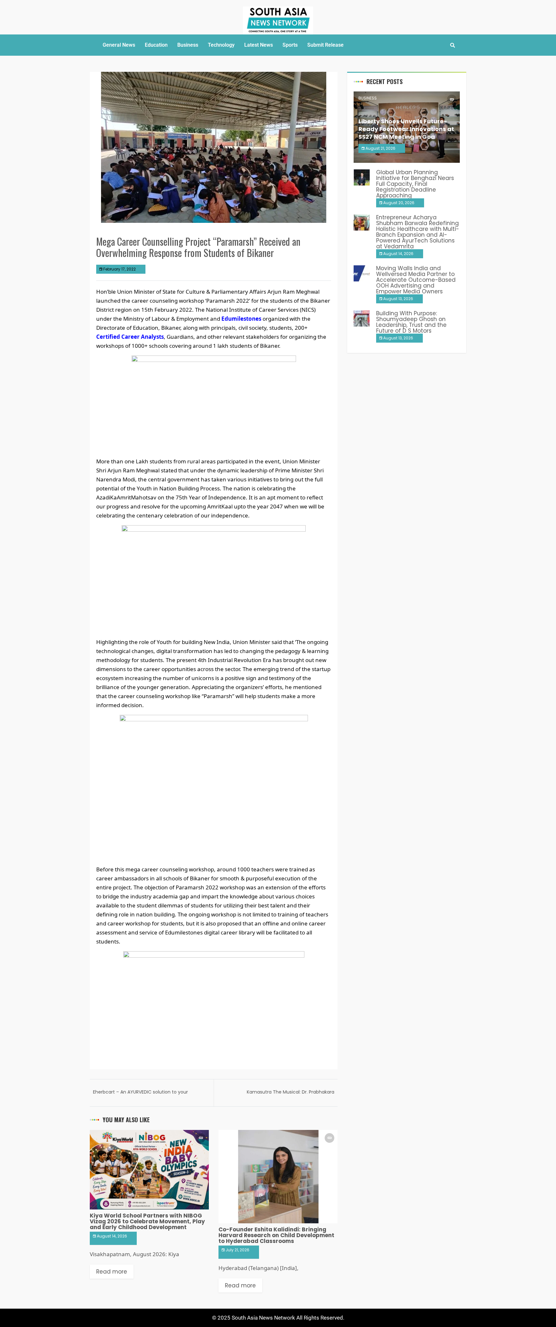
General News (119, 45)
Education (156, 45)
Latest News (258, 45)
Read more (111, 1271)
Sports (290, 45)
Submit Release (325, 45)
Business (187, 45)
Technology (221, 45)
